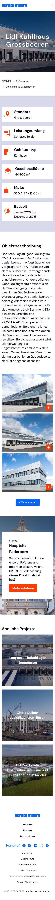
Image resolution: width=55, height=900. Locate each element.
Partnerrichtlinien (27, 864)
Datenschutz (27, 858)
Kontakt (27, 824)
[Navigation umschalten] (50, 5)
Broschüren (27, 836)
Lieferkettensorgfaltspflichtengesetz (27, 876)
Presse (27, 830)
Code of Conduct (27, 870)
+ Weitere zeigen (27, 502)
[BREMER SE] (14, 5)
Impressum (27, 853)
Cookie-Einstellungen (27, 882)
